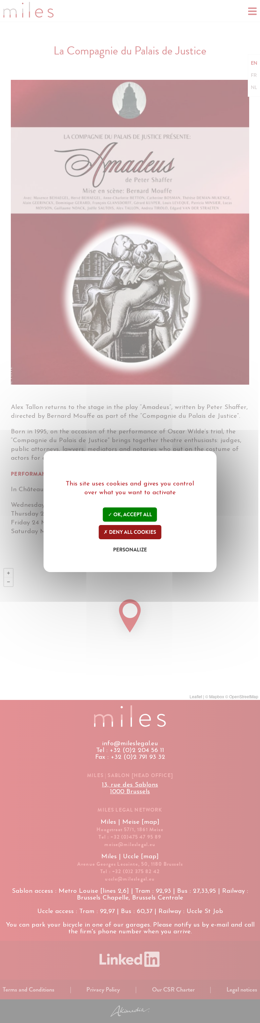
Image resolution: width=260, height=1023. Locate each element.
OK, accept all (132, 514)
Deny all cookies (132, 532)
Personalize (130, 549)
